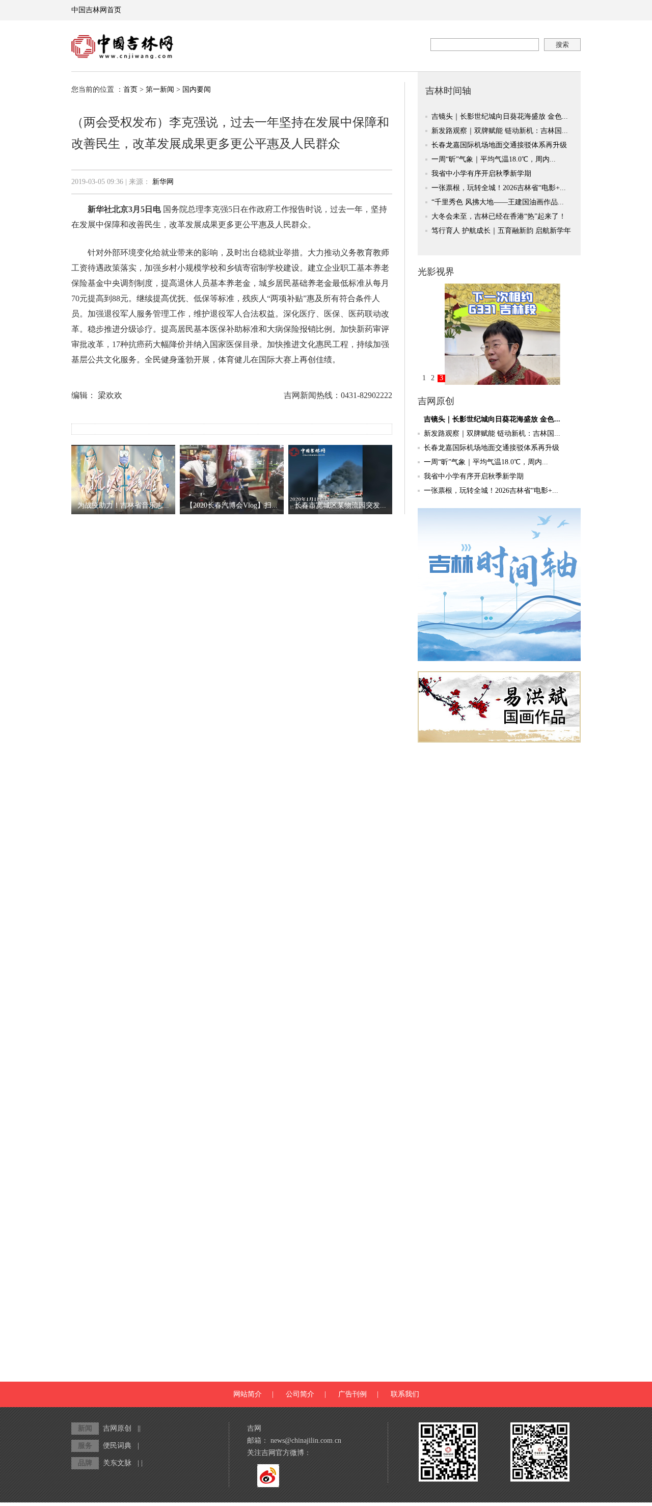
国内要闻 (196, 89)
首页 (130, 89)
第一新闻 (160, 89)
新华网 (163, 182)
